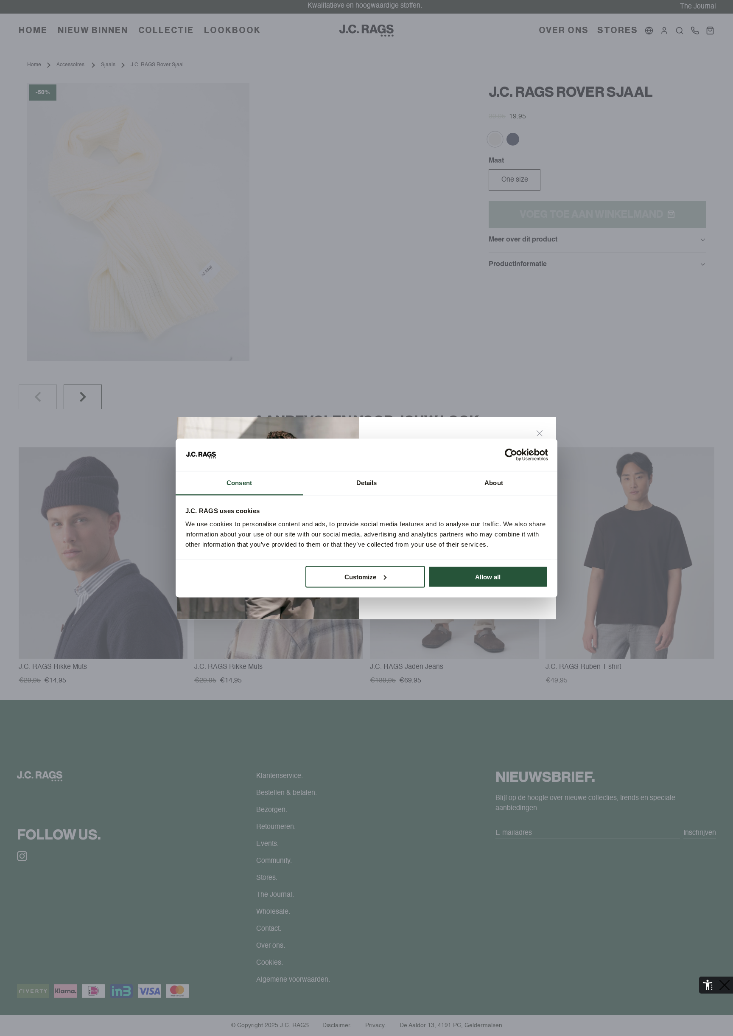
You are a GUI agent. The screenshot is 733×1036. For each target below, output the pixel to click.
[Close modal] (540, 433)
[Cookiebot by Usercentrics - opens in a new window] (511, 455)
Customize (360, 576)
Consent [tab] (239, 482)
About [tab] (493, 482)
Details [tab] (366, 482)
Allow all (488, 576)
